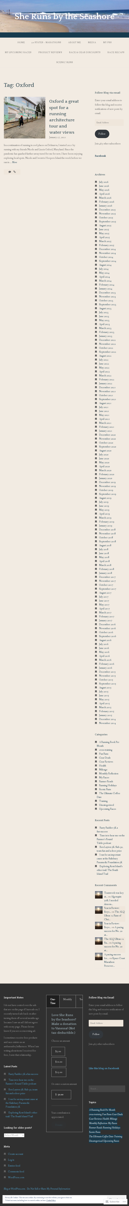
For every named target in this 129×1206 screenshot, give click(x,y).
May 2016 (104, 652)
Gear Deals (105, 757)
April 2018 (104, 561)
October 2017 (106, 585)
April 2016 (104, 656)
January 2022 (105, 383)
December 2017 (107, 577)
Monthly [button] (67, 999)
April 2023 (104, 324)
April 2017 (104, 608)
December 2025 (107, 209)
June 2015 (104, 695)
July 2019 (103, 502)
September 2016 (107, 636)
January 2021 (105, 431)
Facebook (100, 156)
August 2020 (105, 450)
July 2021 (103, 407)
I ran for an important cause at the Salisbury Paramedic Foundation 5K (109, 858)
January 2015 (105, 715)
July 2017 (103, 596)
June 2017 (104, 600)
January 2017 (105, 620)
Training (103, 801)
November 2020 (107, 438)
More (14, 162)
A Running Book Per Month (102, 1110)
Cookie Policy (51, 1200)
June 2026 (104, 186)
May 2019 (104, 510)
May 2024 (104, 273)
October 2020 (106, 442)
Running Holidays (108, 785)
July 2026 (103, 182)
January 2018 (105, 573)
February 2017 (106, 616)
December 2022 (107, 340)
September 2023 (107, 304)
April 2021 (104, 419)
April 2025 (104, 237)
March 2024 (105, 281)
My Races (104, 777)
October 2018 (106, 537)
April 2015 (104, 703)
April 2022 (104, 371)
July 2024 (103, 269)
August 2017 (105, 593)
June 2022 (104, 363)
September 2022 (107, 352)
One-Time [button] (53, 1001)
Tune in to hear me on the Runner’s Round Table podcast (111, 839)
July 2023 (103, 312)
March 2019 (105, 517)
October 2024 (106, 257)
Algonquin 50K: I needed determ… (112, 900)
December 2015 (107, 672)
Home (21, 42)
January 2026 (105, 205)
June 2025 (104, 229)
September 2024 (107, 261)
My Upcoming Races (18, 52)
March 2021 (105, 423)
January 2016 (105, 668)
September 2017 (107, 589)
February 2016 (106, 664)
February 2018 (106, 569)
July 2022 (103, 359)
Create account (15, 1154)
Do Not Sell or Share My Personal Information (48, 1189)
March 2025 (105, 241)
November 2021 (107, 391)
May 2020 (104, 462)
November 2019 (107, 486)
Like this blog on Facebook (104, 1068)
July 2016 (103, 644)
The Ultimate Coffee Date (101, 1136)
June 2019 (104, 506)
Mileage (103, 769)
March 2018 (105, 565)
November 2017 (107, 581)
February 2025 (106, 245)
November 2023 (107, 296)
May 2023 (104, 320)
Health (102, 765)
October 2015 (106, 679)
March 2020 (105, 470)
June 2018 (104, 553)
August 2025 (105, 225)
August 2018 (105, 545)
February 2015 (106, 711)
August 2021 (105, 403)
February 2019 (106, 521)
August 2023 (105, 308)
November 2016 (107, 628)
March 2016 (105, 660)
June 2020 (104, 458)
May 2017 (104, 604)
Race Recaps (115, 52)
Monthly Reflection (108, 773)
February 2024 (106, 284)
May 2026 (104, 190)
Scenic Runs (105, 789)
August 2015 (105, 687)
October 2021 (106, 395)
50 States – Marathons (46, 42)
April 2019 (104, 514)
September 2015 (107, 683)
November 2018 (107, 533)
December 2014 (107, 719)
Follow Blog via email (107, 92)
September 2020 (107, 446)
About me (74, 42)
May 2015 (104, 699)
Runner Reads (106, 781)
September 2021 (107, 399)
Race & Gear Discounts (84, 52)
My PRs (107, 42)
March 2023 (105, 328)
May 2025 (104, 233)
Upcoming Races (107, 809)
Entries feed (14, 1165)
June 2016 (104, 648)
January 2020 (105, 478)
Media (92, 42)
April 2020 (104, 466)
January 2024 (105, 288)
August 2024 (105, 265)
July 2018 (103, 549)
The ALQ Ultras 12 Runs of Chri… (114, 915)
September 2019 (107, 494)
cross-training (105, 750)
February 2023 (106, 332)
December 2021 (107, 387)
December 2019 (107, 482)
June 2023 (104, 316)
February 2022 (106, 379)
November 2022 (107, 344)
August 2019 (105, 498)
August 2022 (105, 356)
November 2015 (107, 675)
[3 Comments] (10, 172)
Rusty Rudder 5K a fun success (23, 1074)
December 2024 (107, 249)
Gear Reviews (106, 761)
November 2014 (107, 723)
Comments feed (16, 1171)
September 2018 (107, 541)
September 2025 (107, 221)
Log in (11, 1160)
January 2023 (105, 336)
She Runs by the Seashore (65, 16)
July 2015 (103, 691)
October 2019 (106, 490)
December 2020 (107, 435)
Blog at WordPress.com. (15, 1189)
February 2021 (106, 427)
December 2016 (107, 624)
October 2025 (106, 217)
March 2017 (105, 612)
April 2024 (104, 277)
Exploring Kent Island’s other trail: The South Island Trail (110, 870)
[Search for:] (107, 1088)
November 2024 (107, 253)
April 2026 (104, 194)
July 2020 (103, 454)
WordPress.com (16, 1177)
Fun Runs (103, 754)
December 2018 (107, 529)
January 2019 (105, 525)
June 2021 (104, 411)
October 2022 (106, 348)
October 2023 (106, 300)
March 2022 (105, 375)
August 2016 (105, 640)
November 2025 (107, 213)
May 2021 (104, 415)
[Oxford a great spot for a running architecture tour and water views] (14, 172)
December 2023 (107, 292)
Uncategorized (106, 805)
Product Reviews (50, 52)
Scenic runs (64, 62)
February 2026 (106, 202)
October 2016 (106, 632)
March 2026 (105, 198)
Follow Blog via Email (101, 997)
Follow (102, 134)
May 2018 (104, 557)
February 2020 (106, 474)
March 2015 (105, 707)
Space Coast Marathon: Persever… (114, 962)
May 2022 (104, 367)
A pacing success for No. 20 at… (113, 931)
